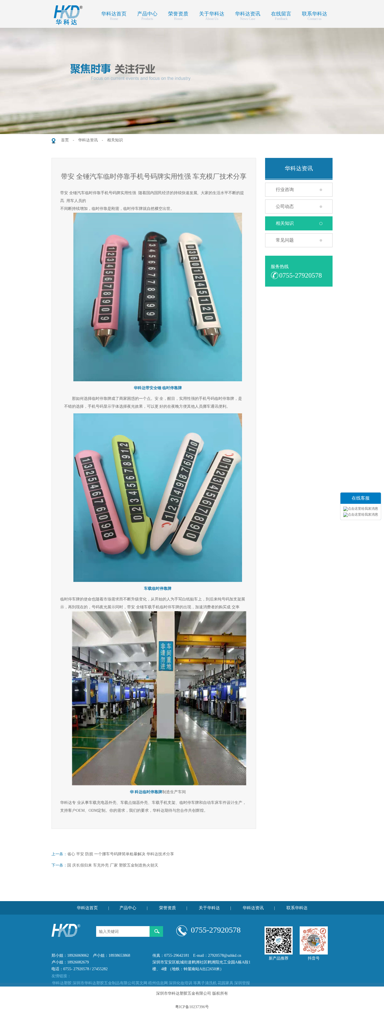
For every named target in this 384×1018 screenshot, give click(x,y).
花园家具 (225, 983)
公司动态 (285, 206)
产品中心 (147, 13)
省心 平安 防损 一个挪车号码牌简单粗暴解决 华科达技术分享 (120, 854)
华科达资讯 (247, 13)
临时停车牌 (189, 803)
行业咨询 (285, 189)
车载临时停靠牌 (157, 588)
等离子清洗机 (205, 983)
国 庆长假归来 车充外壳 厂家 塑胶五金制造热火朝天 (112, 865)
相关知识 (115, 140)
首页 (65, 140)
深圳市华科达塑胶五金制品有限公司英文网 (110, 983)
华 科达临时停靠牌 (146, 792)
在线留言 (281, 13)
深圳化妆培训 (180, 983)
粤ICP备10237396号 (192, 1007)
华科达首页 (114, 13)
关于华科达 (211, 13)
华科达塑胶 (62, 983)
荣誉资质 (178, 13)
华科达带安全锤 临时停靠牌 (158, 388)
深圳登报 (242, 983)
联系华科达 (314, 13)
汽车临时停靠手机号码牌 (98, 193)
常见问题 (285, 240)
